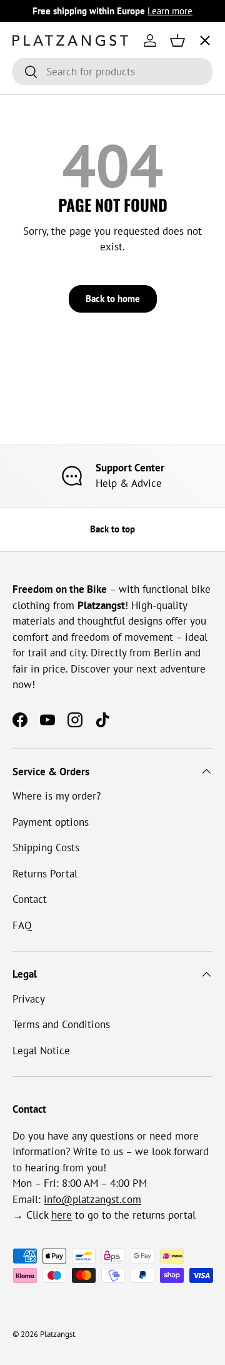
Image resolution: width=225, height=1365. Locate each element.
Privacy (28, 999)
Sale (32, 270)
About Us (44, 177)
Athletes (42, 131)
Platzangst (57, 1334)
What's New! (51, 224)
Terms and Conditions (61, 1024)
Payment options (50, 822)
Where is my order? (56, 796)
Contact (29, 899)
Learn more (170, 10)
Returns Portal (45, 874)
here (61, 1215)
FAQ (22, 925)
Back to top (112, 529)
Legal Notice (41, 1050)
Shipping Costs (45, 847)
